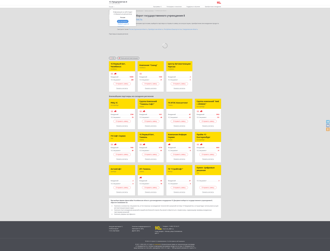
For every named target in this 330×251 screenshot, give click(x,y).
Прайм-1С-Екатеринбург (203, 135)
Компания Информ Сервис (177, 135)
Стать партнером (114, 231)
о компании (157, 244)
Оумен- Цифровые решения (206, 169)
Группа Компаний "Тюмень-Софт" (148, 102)
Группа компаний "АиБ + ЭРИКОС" (208, 102)
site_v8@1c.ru (170, 229)
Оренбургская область (155, 29)
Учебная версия (113, 228)
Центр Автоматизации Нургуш (179, 65)
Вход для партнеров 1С (116, 226)
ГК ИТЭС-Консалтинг (178, 103)
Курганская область (140, 29)
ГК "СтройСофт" (175, 169)
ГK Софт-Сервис (118, 136)
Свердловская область (190, 29)
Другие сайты (136, 231)
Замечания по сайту (138, 228)
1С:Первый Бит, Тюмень (146, 135)
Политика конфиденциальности (141, 226)
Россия (131, 29)
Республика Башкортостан (173, 29)
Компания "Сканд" (148, 65)
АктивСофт (116, 169)
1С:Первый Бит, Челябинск (118, 65)
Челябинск (120, 26)
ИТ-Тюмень (145, 169)
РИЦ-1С (114, 103)
